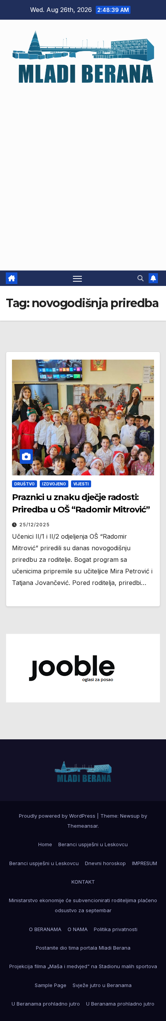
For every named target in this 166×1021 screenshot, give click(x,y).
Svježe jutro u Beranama (102, 985)
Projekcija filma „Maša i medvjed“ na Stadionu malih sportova (83, 966)
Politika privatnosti (115, 929)
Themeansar (82, 826)
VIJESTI (81, 484)
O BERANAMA (45, 929)
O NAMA (78, 929)
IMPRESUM (144, 863)
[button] (140, 278)
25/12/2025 (34, 524)
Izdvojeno (54, 484)
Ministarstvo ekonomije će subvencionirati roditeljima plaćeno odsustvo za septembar (83, 905)
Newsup (130, 816)
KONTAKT (83, 882)
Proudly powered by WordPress (58, 816)
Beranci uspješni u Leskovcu (93, 844)
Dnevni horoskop (105, 863)
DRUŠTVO (24, 484)
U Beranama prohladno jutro (46, 1004)
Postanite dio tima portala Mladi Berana (83, 948)
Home (45, 844)
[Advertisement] (83, 174)
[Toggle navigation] (77, 278)
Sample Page (50, 985)
